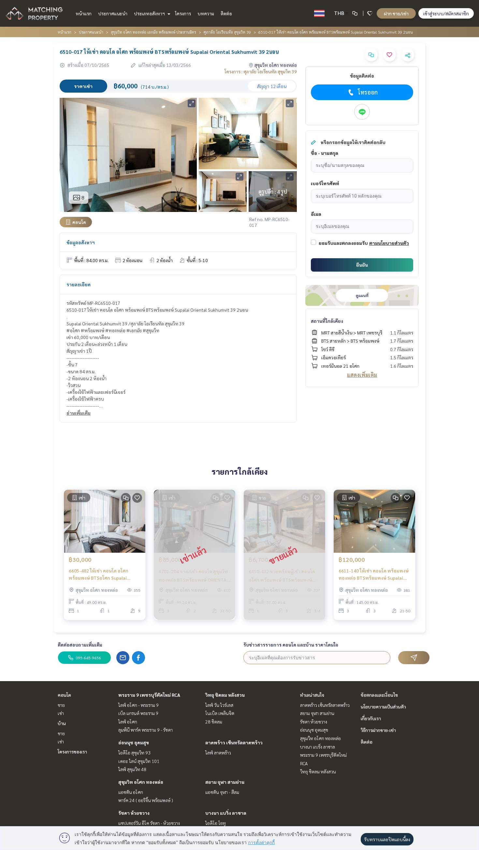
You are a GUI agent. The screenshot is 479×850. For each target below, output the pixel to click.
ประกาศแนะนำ (112, 13)
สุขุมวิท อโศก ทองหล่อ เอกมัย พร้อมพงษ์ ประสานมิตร (153, 32)
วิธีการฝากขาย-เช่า (378, 730)
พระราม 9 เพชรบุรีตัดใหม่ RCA (149, 695)
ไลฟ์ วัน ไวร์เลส (219, 705)
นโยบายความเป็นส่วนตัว (383, 706)
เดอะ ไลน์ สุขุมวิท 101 (138, 761)
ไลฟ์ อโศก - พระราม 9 (138, 705)
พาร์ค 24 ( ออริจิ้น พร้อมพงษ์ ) (145, 800)
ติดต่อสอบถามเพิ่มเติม (80, 645)
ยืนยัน (362, 265)
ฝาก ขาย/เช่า (396, 13)
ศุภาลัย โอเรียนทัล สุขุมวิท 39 (227, 32)
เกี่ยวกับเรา (371, 718)
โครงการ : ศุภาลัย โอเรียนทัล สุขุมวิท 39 (261, 71)
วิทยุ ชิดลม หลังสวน (225, 695)
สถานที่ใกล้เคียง (327, 321)
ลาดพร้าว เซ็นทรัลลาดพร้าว (234, 742)
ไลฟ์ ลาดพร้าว (218, 752)
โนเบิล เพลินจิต (219, 713)
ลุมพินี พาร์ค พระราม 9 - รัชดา (145, 730)
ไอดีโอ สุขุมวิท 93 (134, 752)
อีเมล (316, 214)
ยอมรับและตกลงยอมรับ (343, 243)
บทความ (205, 13)
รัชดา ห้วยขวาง (134, 813)
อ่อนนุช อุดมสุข (133, 742)
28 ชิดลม (213, 721)
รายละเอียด (78, 284)
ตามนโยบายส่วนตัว (389, 243)
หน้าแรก (84, 13)
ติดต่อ (226, 13)
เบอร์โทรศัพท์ (325, 183)
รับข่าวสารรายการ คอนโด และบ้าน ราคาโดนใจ (290, 645)
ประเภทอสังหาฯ (150, 13)
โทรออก (368, 92)
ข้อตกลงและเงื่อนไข (379, 695)
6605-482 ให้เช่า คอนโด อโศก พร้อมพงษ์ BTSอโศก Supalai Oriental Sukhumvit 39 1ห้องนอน (103, 575)
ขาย (61, 705)
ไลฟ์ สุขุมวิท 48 (132, 769)
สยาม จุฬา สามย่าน (224, 782)
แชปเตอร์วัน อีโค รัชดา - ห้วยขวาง (149, 823)
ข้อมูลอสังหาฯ (80, 242)
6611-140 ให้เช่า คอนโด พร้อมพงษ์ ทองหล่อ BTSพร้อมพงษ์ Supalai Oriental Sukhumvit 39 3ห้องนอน (374, 575)
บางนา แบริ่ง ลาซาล (225, 813)
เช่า (61, 713)
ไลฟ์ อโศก (127, 721)
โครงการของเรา (72, 751)
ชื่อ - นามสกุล (324, 153)
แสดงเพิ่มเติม (362, 374)
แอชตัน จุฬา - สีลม (222, 792)
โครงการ (183, 13)
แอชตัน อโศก (130, 792)
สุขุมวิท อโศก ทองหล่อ (140, 782)
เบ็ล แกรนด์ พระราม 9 (138, 713)
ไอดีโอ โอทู (215, 823)
